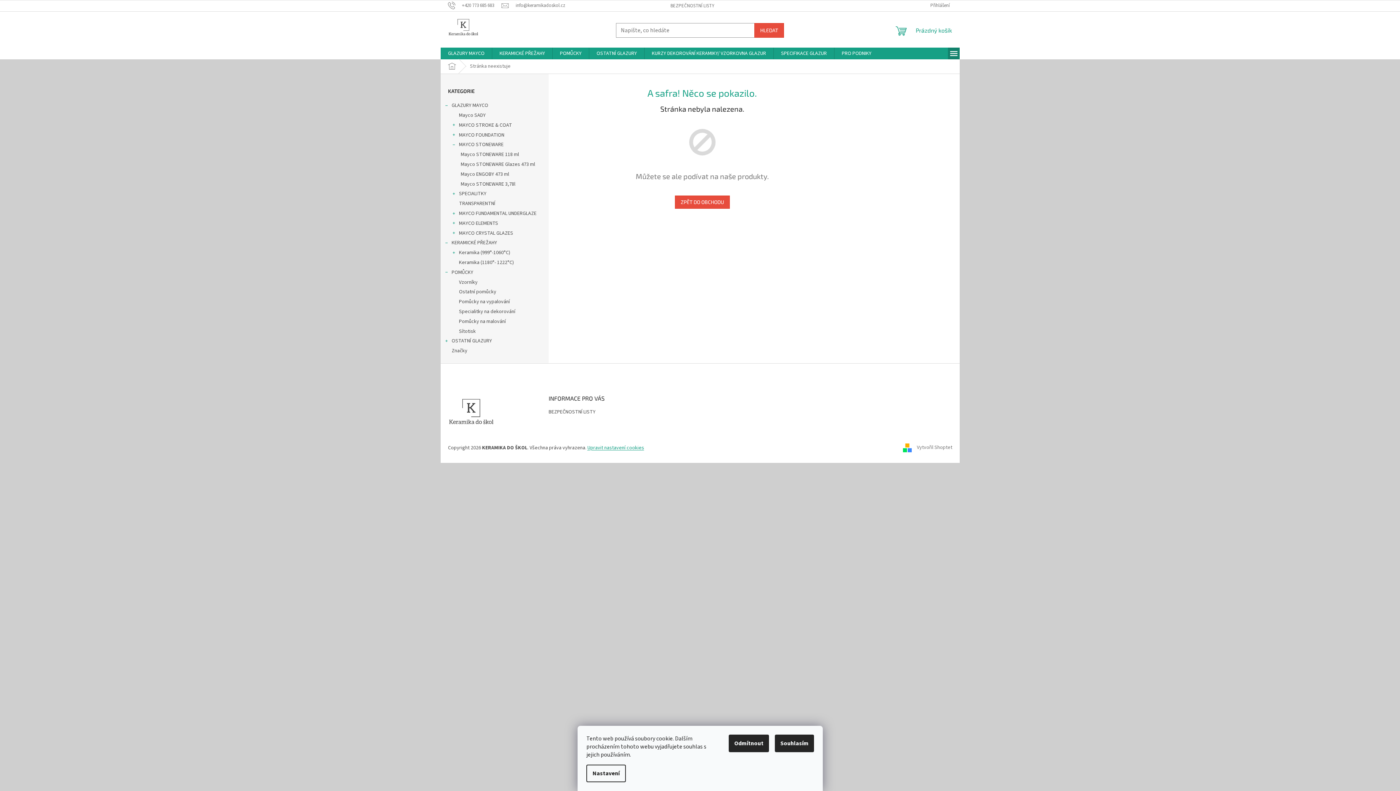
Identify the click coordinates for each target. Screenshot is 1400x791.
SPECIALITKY (472, 193)
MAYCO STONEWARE (481, 144)
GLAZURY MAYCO (470, 105)
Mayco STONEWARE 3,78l (488, 184)
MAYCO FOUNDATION (481, 135)
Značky (459, 350)
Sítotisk (467, 331)
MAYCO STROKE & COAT (485, 125)
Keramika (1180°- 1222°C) (486, 262)
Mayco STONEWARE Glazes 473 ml (498, 164)
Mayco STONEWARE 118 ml (490, 154)
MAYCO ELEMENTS (478, 223)
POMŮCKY (462, 272)
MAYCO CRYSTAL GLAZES (486, 233)
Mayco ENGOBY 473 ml (485, 174)
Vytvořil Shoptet (934, 448)
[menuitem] (466, 53)
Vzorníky (468, 282)
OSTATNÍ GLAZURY (472, 341)
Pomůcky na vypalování (484, 301)
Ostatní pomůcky (477, 292)
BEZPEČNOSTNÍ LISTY (692, 6)
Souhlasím (794, 743)
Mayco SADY (472, 115)
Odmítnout (749, 743)
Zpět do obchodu (702, 202)
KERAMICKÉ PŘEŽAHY (474, 242)
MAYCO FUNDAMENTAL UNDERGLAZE (498, 213)
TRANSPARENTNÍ (477, 203)
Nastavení (606, 773)
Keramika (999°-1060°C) (484, 252)
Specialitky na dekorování (487, 311)
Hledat (769, 30)
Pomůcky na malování (482, 321)
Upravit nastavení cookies (615, 448)
